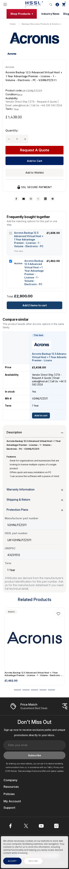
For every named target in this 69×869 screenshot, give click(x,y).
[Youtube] (41, 826)
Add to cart (40, 415)
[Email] (23, 199)
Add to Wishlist (34, 172)
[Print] (31, 199)
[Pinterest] (52, 199)
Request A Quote (34, 150)
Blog (66, 13)
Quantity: (12, 130)
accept (12, 861)
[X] (38, 199)
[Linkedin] (45, 199)
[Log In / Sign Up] (57, 4)
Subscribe (34, 755)
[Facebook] (16, 199)
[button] (12, 53)
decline (33, 861)
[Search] (51, 4)
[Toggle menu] (5, 4)
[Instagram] (56, 826)
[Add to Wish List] (58, 614)
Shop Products (20, 13)
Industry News (50, 13)
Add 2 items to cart (34, 305)
